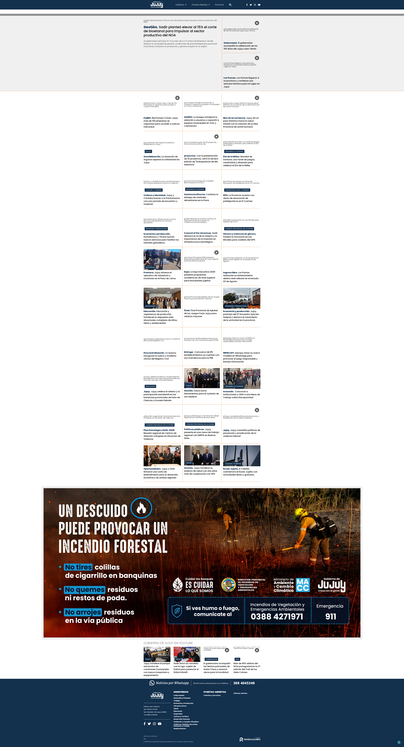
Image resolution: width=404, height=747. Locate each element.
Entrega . (189, 352)
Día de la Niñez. (231, 156)
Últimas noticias (240, 693)
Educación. (150, 311)
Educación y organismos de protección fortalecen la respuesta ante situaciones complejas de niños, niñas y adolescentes (160, 317)
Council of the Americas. (198, 233)
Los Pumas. (230, 77)
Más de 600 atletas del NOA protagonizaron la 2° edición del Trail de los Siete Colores (247, 668)
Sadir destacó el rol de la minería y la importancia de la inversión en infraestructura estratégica (201, 237)
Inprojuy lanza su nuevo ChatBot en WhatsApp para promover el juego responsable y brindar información (241, 357)
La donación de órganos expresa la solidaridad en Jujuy (162, 159)
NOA (237, 659)
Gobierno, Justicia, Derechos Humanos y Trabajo (185, 725)
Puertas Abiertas (200, 5)
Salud (148, 151)
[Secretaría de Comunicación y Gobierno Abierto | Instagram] (255, 5)
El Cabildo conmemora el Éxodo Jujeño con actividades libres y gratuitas (240, 471)
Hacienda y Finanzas (182, 698)
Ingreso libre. (230, 272)
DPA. (225, 195)
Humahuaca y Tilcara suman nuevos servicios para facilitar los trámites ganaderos (161, 239)
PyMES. (147, 117)
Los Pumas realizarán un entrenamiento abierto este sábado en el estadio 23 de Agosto (241, 277)
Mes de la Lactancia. (234, 117)
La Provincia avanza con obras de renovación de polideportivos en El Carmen (238, 198)
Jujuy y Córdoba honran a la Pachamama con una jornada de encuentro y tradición (162, 200)
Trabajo (177, 701)
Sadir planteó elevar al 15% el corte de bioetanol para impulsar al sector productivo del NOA (180, 31)
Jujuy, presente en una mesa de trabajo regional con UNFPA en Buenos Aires (201, 434)
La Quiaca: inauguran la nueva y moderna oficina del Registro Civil (160, 355)
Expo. (187, 271)
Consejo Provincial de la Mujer (239, 228)
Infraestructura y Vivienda (237, 190)
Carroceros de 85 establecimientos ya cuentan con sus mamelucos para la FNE (201, 355)
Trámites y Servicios (212, 695)
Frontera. (149, 272)
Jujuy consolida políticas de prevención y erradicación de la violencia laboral (241, 433)
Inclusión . (229, 391)
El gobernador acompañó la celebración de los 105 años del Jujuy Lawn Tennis (240, 45)
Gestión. (151, 27)
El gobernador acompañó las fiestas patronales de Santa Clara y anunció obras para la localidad (217, 668)
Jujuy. (147, 391)
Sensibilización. (152, 156)
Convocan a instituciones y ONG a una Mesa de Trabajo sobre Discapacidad (241, 394)
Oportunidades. (152, 468)
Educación (150, 306)
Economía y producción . (157, 233)
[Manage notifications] (399, 742)
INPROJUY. (229, 352)
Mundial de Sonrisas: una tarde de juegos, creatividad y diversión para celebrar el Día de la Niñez (239, 161)
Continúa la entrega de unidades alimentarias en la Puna (201, 197)
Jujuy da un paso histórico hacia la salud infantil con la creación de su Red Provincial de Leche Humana (241, 122)
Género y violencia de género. (239, 233)
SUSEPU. (188, 117)
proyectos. (190, 155)
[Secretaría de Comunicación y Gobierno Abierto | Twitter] (251, 5)
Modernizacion (180, 729)
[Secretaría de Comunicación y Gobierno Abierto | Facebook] (247, 5)
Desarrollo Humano (234, 151)
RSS (145, 739)
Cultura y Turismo (154, 190)
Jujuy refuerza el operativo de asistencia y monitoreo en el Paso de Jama (160, 275)
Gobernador (211, 659)
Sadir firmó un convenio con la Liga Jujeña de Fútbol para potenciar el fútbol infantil (186, 668)
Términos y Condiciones (150, 736)
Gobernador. (231, 42)
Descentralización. (154, 352)
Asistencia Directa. (194, 194)
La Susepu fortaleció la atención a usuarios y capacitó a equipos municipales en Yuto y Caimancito (201, 121)
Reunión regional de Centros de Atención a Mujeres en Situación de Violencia (162, 436)
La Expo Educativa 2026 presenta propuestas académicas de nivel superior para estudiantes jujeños (199, 276)
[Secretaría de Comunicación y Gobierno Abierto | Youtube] (259, 5)
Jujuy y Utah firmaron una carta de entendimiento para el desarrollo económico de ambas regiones (161, 473)
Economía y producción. (236, 311)
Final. (187, 310)
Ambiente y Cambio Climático (186, 722)
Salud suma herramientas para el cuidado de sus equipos (201, 393)
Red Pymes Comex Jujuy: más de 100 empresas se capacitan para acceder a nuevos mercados (162, 122)
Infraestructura (180, 706)
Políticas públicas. (194, 429)
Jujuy (148, 659)
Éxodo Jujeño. (231, 468)
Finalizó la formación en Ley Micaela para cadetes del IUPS (239, 238)
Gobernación (179, 695)
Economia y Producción (156, 228)
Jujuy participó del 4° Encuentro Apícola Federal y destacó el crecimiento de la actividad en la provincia (241, 316)
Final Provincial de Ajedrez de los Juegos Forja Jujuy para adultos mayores (201, 313)
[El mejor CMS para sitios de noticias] (247, 739)
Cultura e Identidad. (155, 195)
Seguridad (150, 267)
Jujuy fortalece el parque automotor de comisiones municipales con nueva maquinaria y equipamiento (157, 669)
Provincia (219, 5)
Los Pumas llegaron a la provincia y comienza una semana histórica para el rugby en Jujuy (242, 82)
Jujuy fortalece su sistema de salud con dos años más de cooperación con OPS (200, 470)
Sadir (178, 659)
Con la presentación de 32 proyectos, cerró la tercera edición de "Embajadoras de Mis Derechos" (201, 160)
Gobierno (180, 5)
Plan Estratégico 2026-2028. (159, 430)
